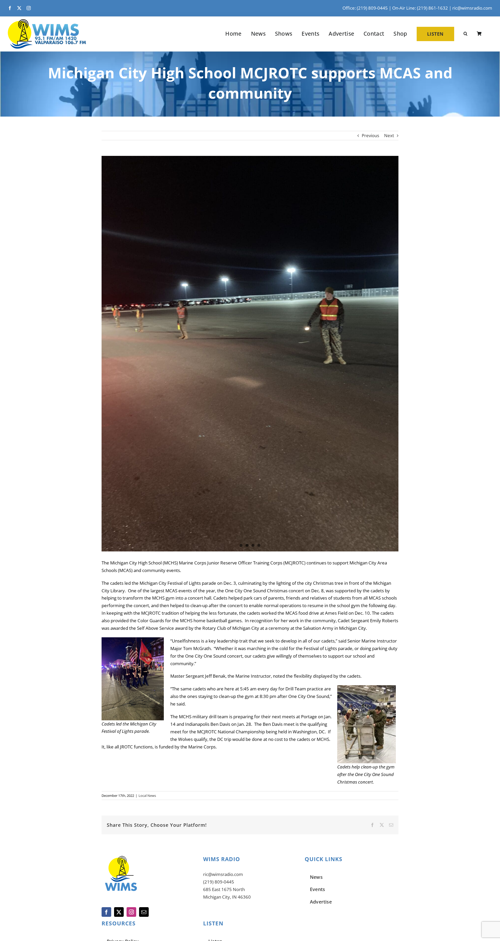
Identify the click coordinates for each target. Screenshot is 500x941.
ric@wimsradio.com (472, 8)
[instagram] (29, 8)
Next (389, 135)
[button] (465, 34)
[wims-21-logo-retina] (47, 21)
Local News (147, 795)
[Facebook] (106, 912)
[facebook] (10, 8)
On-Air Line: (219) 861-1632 (420, 8)
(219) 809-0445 (218, 882)
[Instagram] (131, 912)
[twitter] (19, 8)
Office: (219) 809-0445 (365, 8)
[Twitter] (119, 912)
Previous (370, 135)
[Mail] (144, 912)
